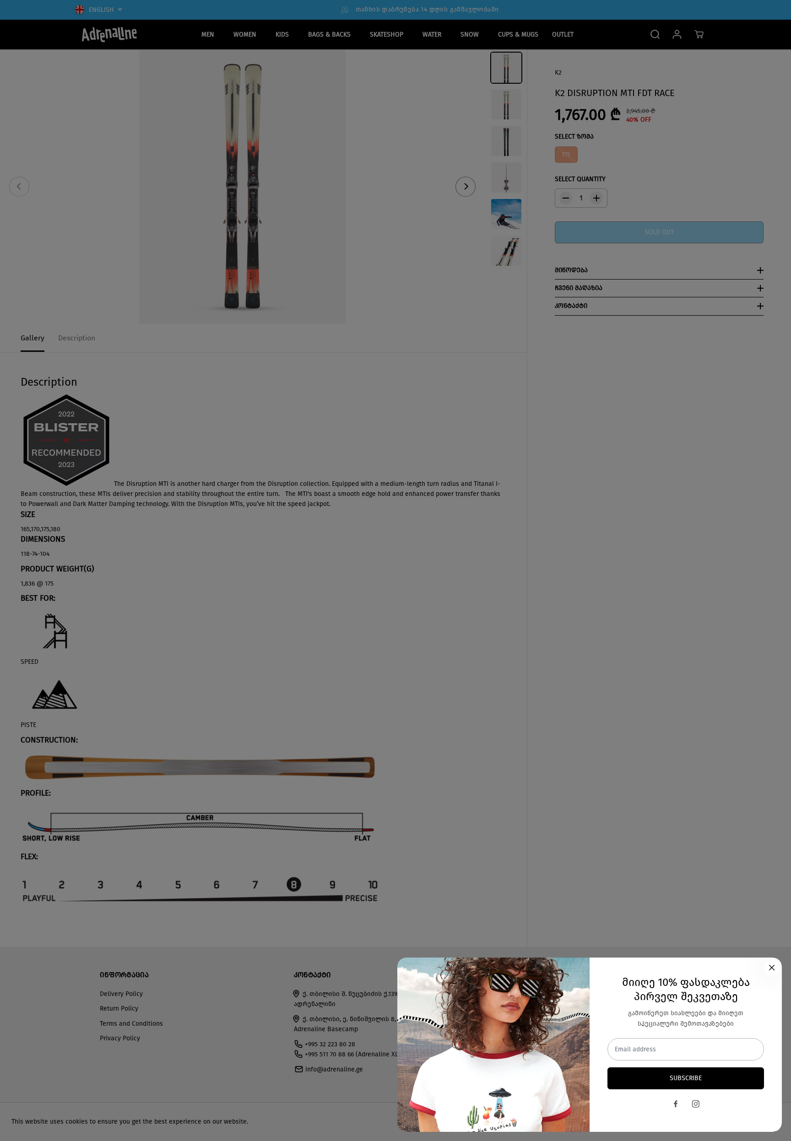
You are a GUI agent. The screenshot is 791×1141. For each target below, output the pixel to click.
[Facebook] (676, 1104)
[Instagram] (696, 1104)
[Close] (772, 968)
